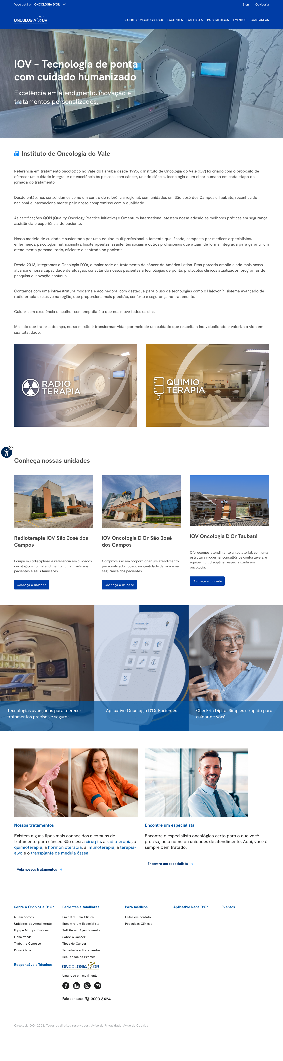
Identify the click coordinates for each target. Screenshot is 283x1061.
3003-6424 (100, 998)
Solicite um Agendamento (81, 930)
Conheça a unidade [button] (31, 585)
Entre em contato (138, 917)
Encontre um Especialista (81, 924)
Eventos (228, 907)
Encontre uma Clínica (78, 917)
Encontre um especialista (167, 863)
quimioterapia (28, 847)
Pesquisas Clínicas (138, 924)
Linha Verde (23, 937)
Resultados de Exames (79, 957)
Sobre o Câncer (74, 937)
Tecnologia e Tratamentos (81, 950)
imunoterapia (101, 847)
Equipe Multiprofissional (32, 930)
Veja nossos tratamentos (37, 869)
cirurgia (93, 841)
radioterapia (119, 841)
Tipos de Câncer (74, 943)
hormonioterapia (65, 847)
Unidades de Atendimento (33, 924)
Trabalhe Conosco (27, 943)
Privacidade (22, 950)
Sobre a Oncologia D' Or (34, 907)
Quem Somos (24, 917)
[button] (10, 447)
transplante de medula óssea (59, 853)
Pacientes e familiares (80, 907)
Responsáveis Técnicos (33, 964)
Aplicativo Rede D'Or (190, 907)
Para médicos (136, 907)
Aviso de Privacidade (106, 1025)
